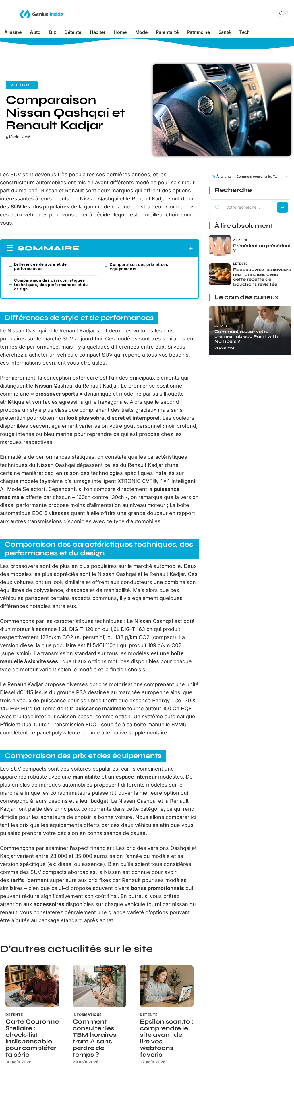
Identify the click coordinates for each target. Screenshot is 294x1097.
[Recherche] (268, 13)
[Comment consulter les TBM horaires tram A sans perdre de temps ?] (99, 986)
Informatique (87, 1015)
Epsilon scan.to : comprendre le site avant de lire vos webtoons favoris (166, 1038)
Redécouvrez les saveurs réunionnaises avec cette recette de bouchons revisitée (262, 277)
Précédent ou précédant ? (262, 248)
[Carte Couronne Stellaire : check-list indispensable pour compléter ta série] (32, 986)
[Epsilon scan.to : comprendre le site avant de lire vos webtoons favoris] (166, 986)
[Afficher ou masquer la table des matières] (136, 248)
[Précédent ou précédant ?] (220, 246)
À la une (240, 239)
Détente (14, 1015)
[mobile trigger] (11, 13)
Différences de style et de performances (40, 266)
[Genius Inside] (41, 13)
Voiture (21, 85)
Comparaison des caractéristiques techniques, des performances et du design (51, 284)
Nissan (43, 386)
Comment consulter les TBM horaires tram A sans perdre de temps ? (94, 1038)
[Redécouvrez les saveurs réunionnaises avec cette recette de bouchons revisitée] (220, 274)
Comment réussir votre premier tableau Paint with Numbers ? (246, 336)
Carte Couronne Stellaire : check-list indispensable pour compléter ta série (32, 1038)
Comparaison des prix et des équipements (139, 266)
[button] (285, 177)
